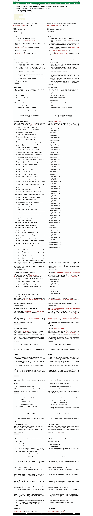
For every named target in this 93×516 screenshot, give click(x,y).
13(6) (15, 484)
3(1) (15, 89)
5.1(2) (15, 317)
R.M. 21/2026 (30, 11)
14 (15, 510)
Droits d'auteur (36, 513)
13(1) (15, 461)
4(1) (15, 123)
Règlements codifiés (31, 4)
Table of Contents (17, 32)
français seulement (50, 31)
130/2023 (20, 269)
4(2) (15, 262)
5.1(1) (15, 309)
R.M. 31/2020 (51, 341)
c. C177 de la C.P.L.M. (66, 25)
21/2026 (24, 269)
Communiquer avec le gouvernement (60, 513)
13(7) (15, 489)
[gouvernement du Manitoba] (16, 1)
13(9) (15, 498)
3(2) (15, 102)
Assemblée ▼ (76, 3)
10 (15, 418)
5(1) (15, 274)
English (78, 1)
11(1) (15, 426)
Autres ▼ (69, 3)
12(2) (15, 448)
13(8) (15, 492)
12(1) (15, 438)
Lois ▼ (31, 3)
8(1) (15, 380)
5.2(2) (15, 334)
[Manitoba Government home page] (72, 514)
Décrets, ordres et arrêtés (60, 3)
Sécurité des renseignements (46, 513)
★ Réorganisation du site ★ (18, 4)
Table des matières (51, 32)
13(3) (15, 469)
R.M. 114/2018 (51, 305)
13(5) (15, 478)
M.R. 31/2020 (17, 341)
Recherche (25, 3)
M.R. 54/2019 (17, 269)
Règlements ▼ (38, 3)
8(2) (15, 388)
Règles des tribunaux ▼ (48, 3)
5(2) (15, 298)
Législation (18, 3)
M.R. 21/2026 (17, 83)
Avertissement (28, 513)
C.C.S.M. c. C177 (29, 25)
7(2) (15, 369)
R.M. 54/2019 (51, 269)
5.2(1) (15, 330)
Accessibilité (21, 513)
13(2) (15, 466)
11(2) (15, 429)
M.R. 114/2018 (17, 305)
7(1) (15, 355)
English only (15, 31)
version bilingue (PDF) (62, 6)
